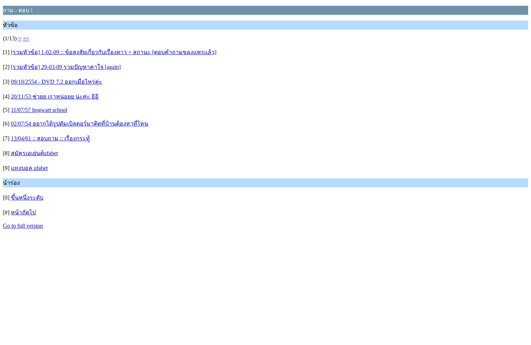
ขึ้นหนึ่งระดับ (27, 198)
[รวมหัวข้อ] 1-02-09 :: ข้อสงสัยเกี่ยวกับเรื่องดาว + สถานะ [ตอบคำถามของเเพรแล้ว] (113, 52)
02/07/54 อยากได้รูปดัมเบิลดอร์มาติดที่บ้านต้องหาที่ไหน (79, 124)
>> (26, 38)
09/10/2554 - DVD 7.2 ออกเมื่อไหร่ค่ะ (56, 82)
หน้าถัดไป (23, 212)
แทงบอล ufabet (29, 168)
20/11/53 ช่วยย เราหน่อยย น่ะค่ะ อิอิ (55, 96)
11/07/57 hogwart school (39, 110)
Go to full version (23, 226)
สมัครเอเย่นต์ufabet (34, 153)
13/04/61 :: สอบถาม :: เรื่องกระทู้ (50, 138)
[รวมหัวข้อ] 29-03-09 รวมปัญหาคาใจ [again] (66, 67)
